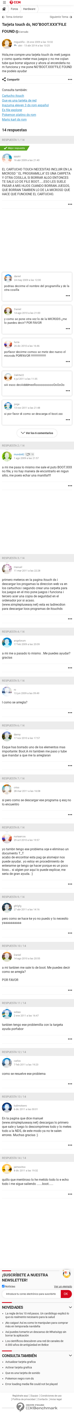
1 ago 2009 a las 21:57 (26, 458)
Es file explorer (12, 110)
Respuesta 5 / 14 (13, 680)
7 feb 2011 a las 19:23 (26, 1064)
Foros (14, 9)
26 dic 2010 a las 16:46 (26, 345)
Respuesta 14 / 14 (14, 1158)
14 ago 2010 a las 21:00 (27, 312)
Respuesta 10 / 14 (14, 945)
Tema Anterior (14, 16)
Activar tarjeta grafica (18, 1367)
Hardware (29, 9)
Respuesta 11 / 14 (14, 1003)
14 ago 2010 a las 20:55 (27, 958)
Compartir (13, 79)
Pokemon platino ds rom (19, 115)
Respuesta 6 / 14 (13, 725)
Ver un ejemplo (63, 1286)
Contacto (43, 1399)
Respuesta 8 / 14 (13, 827)
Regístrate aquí (20, 1395)
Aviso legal (56, 1399)
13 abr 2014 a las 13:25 (37, 45)
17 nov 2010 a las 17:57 (27, 738)
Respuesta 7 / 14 (13, 778)
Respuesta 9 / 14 (13, 896)
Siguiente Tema (59, 16)
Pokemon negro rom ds (19, 1378)
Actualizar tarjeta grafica (20, 1361)
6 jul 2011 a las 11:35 (25, 378)
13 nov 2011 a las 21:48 (27, 407)
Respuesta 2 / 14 (13, 445)
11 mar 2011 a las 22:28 (27, 570)
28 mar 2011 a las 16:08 (27, 791)
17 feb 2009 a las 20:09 (27, 644)
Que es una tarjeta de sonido (22, 1373)
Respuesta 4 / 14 (13, 631)
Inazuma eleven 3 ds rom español (25, 105)
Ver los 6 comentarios (39, 433)
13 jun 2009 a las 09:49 (26, 693)
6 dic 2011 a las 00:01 (26, 1109)
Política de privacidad (24, 1399)
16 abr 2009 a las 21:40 (26, 160)
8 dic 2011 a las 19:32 (26, 1170)
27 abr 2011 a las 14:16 (26, 909)
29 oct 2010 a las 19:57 (26, 840)
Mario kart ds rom (14, 119)
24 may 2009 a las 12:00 (27, 280)
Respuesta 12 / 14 (14, 1052)
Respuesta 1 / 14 (13, 139)
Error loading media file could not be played (31, 1384)
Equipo (34, 1395)
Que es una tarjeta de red (19, 100)
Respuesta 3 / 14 (13, 558)
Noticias (10, 1286)
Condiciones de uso (51, 1395)
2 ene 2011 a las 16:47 (26, 1015)
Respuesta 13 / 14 (14, 1096)
